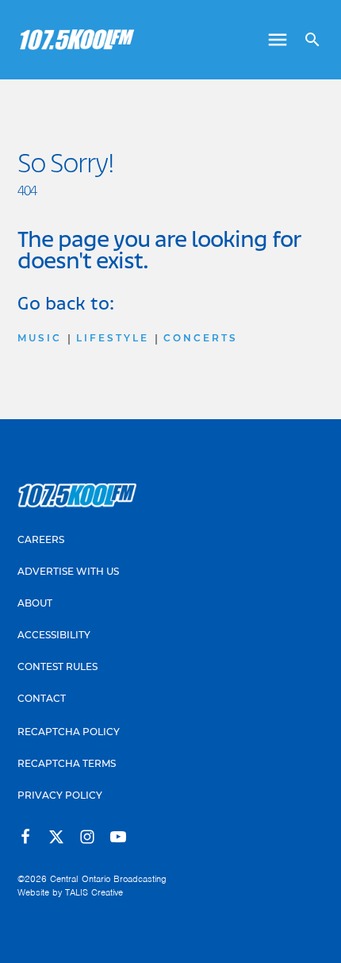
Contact (41, 699)
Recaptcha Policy (68, 733)
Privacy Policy (59, 796)
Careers (40, 540)
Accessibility (53, 636)
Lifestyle (112, 339)
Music (39, 339)
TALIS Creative (94, 892)
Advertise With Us (68, 572)
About (34, 604)
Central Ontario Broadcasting (108, 878)
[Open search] (306, 40)
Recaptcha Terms (66, 764)
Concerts (200, 339)
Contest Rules (57, 667)
